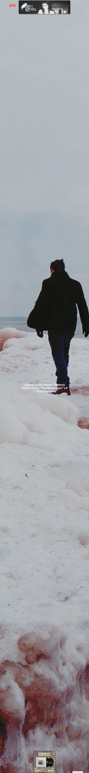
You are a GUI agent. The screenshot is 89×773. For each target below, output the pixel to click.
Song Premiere (46, 381)
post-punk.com (47, 394)
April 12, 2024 (41, 394)
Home (10, 1)
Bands (15, 1)
